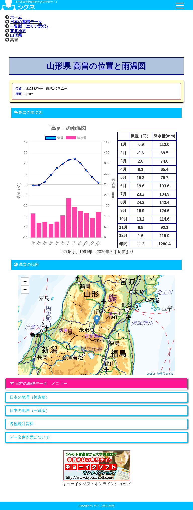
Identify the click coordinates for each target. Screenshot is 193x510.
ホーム (16, 17)
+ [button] (25, 281)
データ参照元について (30, 437)
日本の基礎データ (26, 22)
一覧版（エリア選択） (30, 26)
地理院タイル (165, 373)
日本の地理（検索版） (30, 397)
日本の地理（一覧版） (30, 410)
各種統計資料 (22, 424)
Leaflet (151, 373)
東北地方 (18, 31)
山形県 (16, 35)
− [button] (25, 289)
